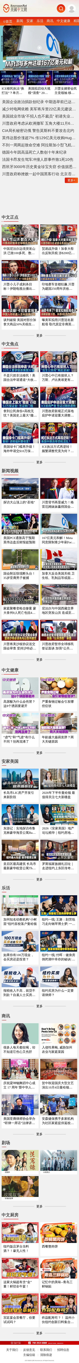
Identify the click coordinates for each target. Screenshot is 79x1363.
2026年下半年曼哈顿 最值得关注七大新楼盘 (58, 795)
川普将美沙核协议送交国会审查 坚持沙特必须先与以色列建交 (19, 646)
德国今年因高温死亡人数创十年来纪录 (34, 152)
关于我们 (12, 1349)
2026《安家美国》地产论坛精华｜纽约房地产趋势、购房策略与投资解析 (58, 831)
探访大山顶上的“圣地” (19, 502)
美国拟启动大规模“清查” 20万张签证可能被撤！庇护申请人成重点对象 (39, 91)
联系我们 (46, 1349)
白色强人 (46, 1172)
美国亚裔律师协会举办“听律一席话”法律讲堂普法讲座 (19, 1121)
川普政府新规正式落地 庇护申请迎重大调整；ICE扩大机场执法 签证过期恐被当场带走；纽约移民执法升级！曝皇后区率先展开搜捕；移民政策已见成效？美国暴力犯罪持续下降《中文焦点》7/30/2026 (58, 413)
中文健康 (63, 21)
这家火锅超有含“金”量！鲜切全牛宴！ (17, 1284)
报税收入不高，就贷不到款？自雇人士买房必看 (19, 993)
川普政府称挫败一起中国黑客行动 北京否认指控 (39, 174)
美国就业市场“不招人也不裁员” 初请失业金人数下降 (39, 116)
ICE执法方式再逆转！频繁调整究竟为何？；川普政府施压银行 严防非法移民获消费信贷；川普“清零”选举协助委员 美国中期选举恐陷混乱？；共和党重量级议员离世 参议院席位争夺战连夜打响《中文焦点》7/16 (58, 449)
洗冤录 (7, 1172)
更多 (71, 180)
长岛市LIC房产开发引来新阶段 (18, 795)
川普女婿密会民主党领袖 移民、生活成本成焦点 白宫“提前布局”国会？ (66, 91)
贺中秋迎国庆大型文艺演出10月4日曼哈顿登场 (58, 1085)
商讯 (50, 21)
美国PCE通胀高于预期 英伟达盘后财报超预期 (19, 540)
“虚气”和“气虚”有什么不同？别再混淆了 (19, 739)
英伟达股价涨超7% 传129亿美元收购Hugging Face (39, 138)
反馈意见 (29, 1349)
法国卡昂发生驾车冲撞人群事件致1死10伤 (37, 159)
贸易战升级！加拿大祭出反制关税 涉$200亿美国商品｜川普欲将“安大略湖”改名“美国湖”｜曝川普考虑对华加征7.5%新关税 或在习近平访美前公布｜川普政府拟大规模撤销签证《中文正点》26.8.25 (58, 251)
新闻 (19, 21)
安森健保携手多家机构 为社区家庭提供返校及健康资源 (58, 1121)
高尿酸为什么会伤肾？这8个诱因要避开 (19, 704)
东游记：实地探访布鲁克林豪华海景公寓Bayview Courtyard (20, 831)
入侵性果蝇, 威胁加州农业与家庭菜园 (57, 1050)
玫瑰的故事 (9, 1198)
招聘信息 (63, 1349)
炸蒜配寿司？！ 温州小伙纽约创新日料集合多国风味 (58, 1320)
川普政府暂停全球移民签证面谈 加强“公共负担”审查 (58, 646)
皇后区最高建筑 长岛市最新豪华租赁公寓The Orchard (19, 866)
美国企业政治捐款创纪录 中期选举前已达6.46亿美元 (39, 102)
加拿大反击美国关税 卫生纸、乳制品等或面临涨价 (58, 576)
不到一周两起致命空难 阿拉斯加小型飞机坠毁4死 (39, 145)
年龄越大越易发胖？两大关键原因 (58, 739)
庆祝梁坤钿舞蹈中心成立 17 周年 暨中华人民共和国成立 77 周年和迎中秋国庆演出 (19, 1085)
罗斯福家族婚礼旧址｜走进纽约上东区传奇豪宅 (58, 866)
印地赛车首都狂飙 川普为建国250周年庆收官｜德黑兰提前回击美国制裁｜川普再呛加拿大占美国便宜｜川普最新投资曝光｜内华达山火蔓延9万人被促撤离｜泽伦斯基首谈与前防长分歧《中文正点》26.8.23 (58, 287)
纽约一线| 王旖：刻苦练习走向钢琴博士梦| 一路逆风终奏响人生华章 (58, 922)
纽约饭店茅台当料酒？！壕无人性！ (16, 1249)
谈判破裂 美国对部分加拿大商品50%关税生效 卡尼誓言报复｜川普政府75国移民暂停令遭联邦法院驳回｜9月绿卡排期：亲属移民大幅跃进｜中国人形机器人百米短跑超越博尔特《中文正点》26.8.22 (20, 322)
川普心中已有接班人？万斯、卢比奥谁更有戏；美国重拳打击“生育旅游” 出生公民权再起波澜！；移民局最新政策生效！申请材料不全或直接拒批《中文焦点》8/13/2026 (58, 378)
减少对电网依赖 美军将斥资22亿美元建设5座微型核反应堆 (39, 109)
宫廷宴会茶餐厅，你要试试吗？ (19, 1320)
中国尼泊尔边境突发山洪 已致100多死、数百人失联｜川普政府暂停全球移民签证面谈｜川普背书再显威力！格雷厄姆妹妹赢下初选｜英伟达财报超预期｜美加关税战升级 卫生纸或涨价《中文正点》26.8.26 (19, 251)
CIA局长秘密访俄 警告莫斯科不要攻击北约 (38, 130)
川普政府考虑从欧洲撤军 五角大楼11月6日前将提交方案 (39, 123)
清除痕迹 (46, 1354)
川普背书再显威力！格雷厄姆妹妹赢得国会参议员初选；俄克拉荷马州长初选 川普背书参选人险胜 (58, 505)
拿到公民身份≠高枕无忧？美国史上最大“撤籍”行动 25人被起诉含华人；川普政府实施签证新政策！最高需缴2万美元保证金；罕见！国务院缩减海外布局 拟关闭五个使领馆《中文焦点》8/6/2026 (19, 413)
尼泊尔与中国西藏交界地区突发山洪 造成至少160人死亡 (58, 611)
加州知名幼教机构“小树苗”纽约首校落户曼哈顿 (20, 922)
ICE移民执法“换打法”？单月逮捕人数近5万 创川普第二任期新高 (13, 91)
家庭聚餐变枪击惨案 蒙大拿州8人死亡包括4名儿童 (19, 611)
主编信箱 (29, 1354)
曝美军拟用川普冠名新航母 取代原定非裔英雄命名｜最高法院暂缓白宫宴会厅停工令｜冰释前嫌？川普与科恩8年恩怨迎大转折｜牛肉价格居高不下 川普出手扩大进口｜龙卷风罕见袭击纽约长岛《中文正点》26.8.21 (58, 322)
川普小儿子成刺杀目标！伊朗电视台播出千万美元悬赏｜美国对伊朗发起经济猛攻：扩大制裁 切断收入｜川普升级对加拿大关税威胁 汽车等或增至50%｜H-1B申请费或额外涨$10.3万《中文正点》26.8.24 (19, 287)
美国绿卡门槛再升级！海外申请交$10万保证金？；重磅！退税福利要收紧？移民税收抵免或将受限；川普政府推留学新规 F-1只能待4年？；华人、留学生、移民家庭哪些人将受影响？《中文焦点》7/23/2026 (19, 449)
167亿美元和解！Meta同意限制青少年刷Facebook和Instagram (58, 540)
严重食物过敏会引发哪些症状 (58, 704)
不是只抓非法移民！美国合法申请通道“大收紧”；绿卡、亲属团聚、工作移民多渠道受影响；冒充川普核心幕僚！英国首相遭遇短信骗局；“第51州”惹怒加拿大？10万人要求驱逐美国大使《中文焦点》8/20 (20, 378)
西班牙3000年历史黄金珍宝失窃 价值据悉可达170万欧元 (39, 167)
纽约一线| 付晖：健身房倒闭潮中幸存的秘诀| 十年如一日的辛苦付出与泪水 (58, 957)
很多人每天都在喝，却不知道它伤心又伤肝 (19, 1050)
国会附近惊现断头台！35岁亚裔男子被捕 (19, 576)
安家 (29, 21)
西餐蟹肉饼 (50, 1246)
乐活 (40, 21)
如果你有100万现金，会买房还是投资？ (18, 957)
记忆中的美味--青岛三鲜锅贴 (57, 1284)
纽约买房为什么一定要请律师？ (58, 993)
